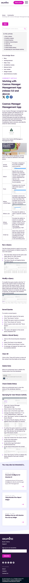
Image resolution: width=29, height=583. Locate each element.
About (4, 569)
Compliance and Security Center (11, 581)
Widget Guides (8, 71)
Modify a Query (9, 38)
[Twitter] (3, 97)
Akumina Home (7, 538)
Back (5, 24)
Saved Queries (9, 40)
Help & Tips (7, 62)
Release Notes (8, 67)
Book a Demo (18, 2)
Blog (5, 58)
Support (4, 544)
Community (10, 15)
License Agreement (16, 580)
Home (3, 15)
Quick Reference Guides (10, 74)
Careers (4, 571)
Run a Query (8, 36)
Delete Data (8, 45)
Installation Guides (9, 65)
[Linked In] (7, 97)
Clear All (7, 44)
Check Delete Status (10, 47)
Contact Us (5, 573)
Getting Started (8, 60)
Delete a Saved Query (11, 42)
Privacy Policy (6, 580)
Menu (26, 2)
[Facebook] (11, 97)
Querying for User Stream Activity (14, 49)
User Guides (7, 69)
